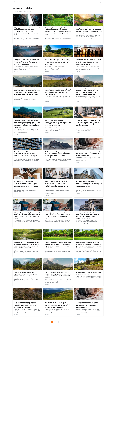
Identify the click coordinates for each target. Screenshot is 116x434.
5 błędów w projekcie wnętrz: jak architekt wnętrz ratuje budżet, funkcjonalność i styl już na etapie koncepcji (88, 153)
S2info (15, 2)
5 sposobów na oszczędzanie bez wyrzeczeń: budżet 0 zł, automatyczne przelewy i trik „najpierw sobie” (25, 274)
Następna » (62, 321)
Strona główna (100, 2)
